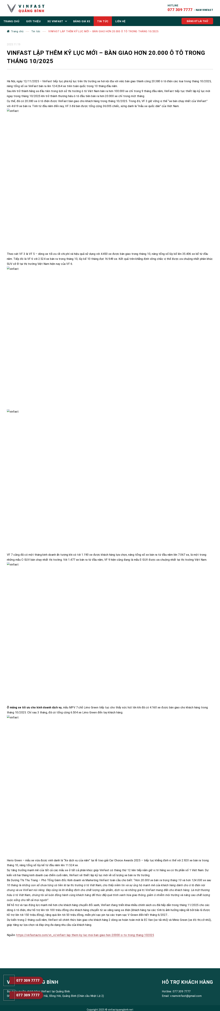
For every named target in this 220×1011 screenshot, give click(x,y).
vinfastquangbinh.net (120, 1009)
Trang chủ (17, 31)
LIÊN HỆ (120, 21)
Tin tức (35, 31)
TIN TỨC (102, 21)
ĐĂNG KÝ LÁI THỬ (197, 21)
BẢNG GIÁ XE (81, 21)
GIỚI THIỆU (33, 21)
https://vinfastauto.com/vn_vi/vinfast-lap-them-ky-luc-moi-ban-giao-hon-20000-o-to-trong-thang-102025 (85, 935)
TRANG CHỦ (11, 21)
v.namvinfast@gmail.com (186, 996)
